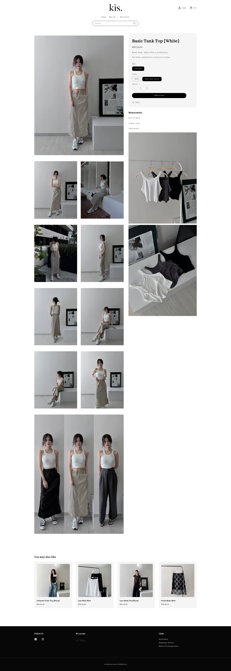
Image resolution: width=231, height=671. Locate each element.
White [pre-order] (152, 79)
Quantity (135, 84)
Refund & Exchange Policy (169, 646)
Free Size (138, 69)
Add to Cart (159, 95)
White (137, 79)
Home (104, 17)
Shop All (112, 17)
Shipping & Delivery (166, 643)
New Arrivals (124, 17)
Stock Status (163, 639)
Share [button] (137, 102)
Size (134, 64)
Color (134, 74)
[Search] (134, 23)
